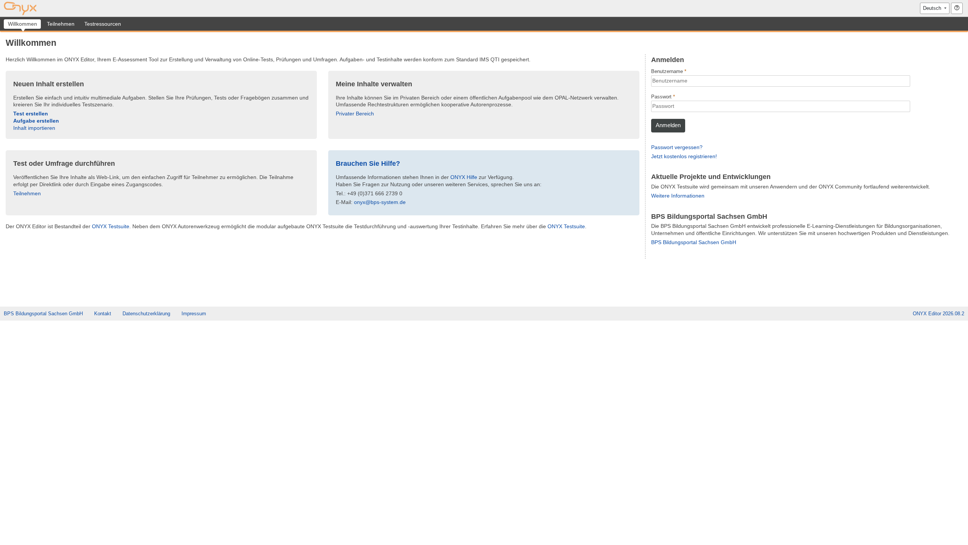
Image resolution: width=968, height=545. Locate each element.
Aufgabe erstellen (36, 121)
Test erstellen (30, 114)
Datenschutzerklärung (146, 313)
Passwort (662, 96)
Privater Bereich (355, 114)
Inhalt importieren (34, 128)
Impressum (194, 313)
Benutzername (667, 71)
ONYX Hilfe (463, 177)
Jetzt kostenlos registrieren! (684, 156)
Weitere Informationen (677, 196)
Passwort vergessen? (677, 147)
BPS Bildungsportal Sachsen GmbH (693, 242)
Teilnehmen (27, 193)
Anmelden (668, 125)
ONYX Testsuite (110, 226)
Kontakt (102, 313)
